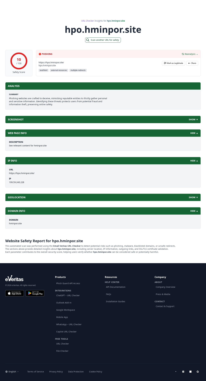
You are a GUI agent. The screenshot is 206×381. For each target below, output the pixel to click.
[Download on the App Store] (14, 293)
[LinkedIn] (183, 372)
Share (193, 63)
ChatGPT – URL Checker (68, 295)
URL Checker (62, 343)
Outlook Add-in (63, 302)
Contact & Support (165, 306)
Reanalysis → (191, 54)
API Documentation (115, 286)
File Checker (62, 350)
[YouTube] (176, 372)
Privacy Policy (56, 371)
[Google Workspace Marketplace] (198, 372)
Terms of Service (35, 371)
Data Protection (76, 371)
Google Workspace (65, 309)
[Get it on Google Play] (35, 293)
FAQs (108, 294)
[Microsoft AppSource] (190, 372)
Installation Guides (115, 301)
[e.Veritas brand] (24, 278)
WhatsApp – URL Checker (69, 324)
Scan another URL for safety (105, 39)
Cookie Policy (95, 371)
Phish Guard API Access (68, 283)
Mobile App (62, 317)
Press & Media (163, 294)
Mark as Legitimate (175, 63)
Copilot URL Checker (66, 331)
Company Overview (165, 286)
